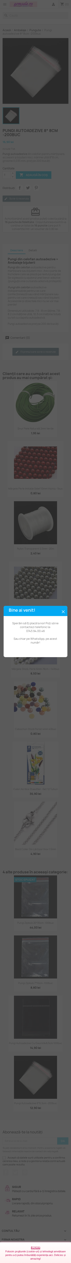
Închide (35, 1248)
